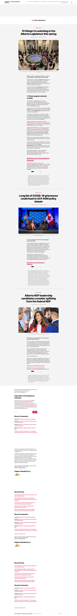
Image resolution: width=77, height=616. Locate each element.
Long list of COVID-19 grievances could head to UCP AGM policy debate (38, 198)
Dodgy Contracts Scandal (46, 179)
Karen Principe (30, 182)
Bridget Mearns (40, 272)
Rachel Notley (45, 281)
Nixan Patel (36, 281)
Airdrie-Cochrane (30, 270)
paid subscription (35, 367)
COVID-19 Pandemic (38, 275)
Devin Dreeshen (44, 276)
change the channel (42, 127)
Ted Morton (46, 283)
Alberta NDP (39, 176)
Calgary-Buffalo (45, 272)
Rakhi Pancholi (30, 380)
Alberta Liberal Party (42, 375)
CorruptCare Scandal (37, 178)
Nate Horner (43, 379)
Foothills (36, 180)
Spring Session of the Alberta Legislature (42, 184)
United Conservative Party (36, 185)
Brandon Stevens (35, 376)
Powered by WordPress (37, 613)
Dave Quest (29, 179)
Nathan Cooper (35, 183)
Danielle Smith (47, 178)
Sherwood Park (32, 283)
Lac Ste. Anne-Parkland (38, 279)
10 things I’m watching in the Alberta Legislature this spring (38, 32)
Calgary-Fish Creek (37, 273)
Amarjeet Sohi (30, 376)
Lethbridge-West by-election (32, 280)
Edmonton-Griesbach (31, 180)
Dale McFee (42, 178)
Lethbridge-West (44, 279)
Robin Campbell (38, 282)
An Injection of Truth (41, 271)
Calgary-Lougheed (43, 273)
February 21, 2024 (43, 304)
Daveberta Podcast (44, 1)
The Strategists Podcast (31, 381)
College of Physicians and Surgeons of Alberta (41, 274)
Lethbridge (38, 182)
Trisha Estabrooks (42, 381)
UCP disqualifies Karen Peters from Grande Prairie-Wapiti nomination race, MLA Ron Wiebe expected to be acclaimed (25, 499)
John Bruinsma (37, 181)
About (31, 1)
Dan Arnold (46, 376)
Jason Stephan (44, 278)
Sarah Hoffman (46, 380)
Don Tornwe (44, 377)
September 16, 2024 (43, 204)
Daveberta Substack (36, 1)
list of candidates (44, 165)
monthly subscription (30, 403)
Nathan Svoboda (40, 183)
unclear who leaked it (38, 125)
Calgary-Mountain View (41, 376)
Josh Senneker (46, 181)
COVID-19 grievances (31, 275)
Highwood (29, 278)
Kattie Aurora (35, 182)
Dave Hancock (48, 275)
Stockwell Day (37, 283)
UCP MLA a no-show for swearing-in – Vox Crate (24, 431)
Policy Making (41, 281)
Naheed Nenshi (30, 183)
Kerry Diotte (32, 279)
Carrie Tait (32, 178)
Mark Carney (42, 182)
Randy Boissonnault (35, 380)
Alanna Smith (35, 175)
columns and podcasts (24, 400)
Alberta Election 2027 (64, 1)
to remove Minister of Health (40, 122)
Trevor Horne (37, 381)
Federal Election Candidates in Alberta (54, 1)
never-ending (33, 131)
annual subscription (31, 404)
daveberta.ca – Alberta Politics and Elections (25, 613)
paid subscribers (43, 166)
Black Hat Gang (30, 272)
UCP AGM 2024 (33, 284)
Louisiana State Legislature (41, 280)
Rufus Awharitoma (33, 184)
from (44, 131)
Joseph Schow (41, 181)
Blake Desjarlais (35, 177)
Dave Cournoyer (35, 204)
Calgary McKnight (44, 177)
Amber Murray (44, 176)
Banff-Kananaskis (46, 271)
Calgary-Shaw (32, 274)
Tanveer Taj (29, 185)
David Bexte (40, 179)
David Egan (39, 276)
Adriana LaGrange (30, 175)
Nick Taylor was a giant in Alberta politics (27, 419)
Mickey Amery (47, 182)
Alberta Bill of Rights (36, 270)
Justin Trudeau (46, 378)
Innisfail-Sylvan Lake (34, 278)
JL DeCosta (32, 181)
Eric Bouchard (47, 277)
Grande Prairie (44, 180)
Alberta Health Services (34, 176)
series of (38, 131)
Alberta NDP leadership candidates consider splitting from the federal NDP (38, 298)
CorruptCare (33, 103)
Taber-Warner (42, 283)
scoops (41, 131)
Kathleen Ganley (30, 379)
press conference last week (37, 128)
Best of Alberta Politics (64, 2)
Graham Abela (39, 180)
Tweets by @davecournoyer (19, 533)
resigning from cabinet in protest (37, 109)
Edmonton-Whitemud (41, 277)
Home (28, 1)
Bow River (39, 177)
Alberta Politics (38, 192)
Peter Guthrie (45, 183)
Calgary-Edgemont (31, 273)
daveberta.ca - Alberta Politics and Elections (12, 2)
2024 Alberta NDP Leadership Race (33, 375)
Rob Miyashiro (34, 282)
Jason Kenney (40, 278)
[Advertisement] (38, 10)
